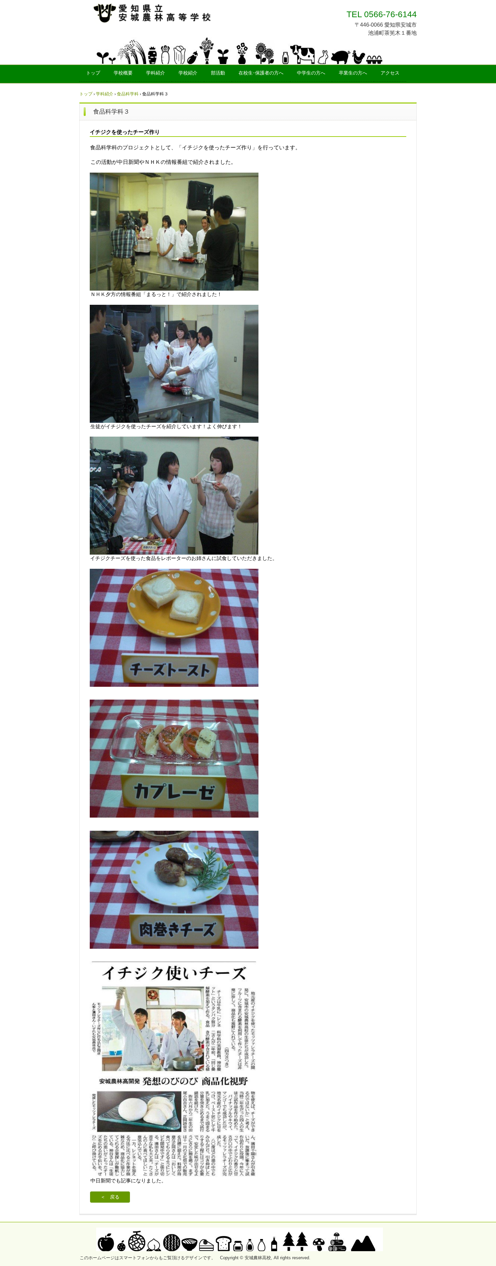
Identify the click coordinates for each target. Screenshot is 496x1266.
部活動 (218, 73)
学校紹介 (187, 73)
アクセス (390, 73)
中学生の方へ (311, 73)
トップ (93, 73)
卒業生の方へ (353, 73)
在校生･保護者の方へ (261, 73)
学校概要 (123, 73)
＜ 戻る (110, 1197)
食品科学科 (128, 93)
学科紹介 (155, 73)
